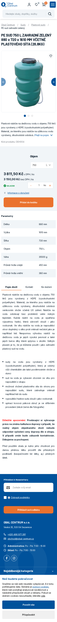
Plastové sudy (38, 24)
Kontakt (29, 287)
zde (43, 596)
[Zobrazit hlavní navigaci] (53, 5)
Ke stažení (46, 287)
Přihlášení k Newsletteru (16, 479)
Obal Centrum (8, 24)
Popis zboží (11, 287)
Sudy (23, 24)
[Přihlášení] (29, 4)
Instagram (14, 558)
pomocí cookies (41, 586)
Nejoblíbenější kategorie (18, 571)
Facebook (7, 558)
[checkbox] (17, 497)
